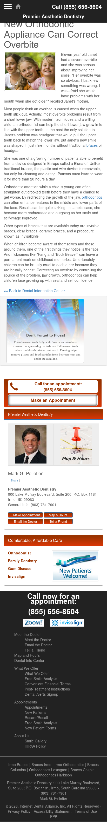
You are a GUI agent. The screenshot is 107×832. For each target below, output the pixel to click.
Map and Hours (27, 655)
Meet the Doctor (27, 634)
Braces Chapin (82, 769)
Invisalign (16, 576)
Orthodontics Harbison (53, 774)
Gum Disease (19, 568)
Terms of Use (86, 811)
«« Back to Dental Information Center (34, 290)
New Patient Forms (40, 727)
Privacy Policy (19, 811)
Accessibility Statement (52, 811)
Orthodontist (19, 552)
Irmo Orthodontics (69, 764)
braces (92, 145)
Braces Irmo (41, 764)
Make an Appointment (53, 400)
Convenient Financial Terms (48, 683)
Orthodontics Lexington (48, 769)
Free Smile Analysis (41, 678)
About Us (21, 735)
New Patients (35, 712)
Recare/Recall (36, 717)
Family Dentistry (22, 560)
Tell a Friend (58, 521)
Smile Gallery (35, 740)
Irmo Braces (18, 764)
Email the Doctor (25, 521)
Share (14, 480)
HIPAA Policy (35, 746)
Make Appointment (26, 515)
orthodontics (92, 197)
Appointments (25, 701)
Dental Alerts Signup (41, 694)
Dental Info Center (29, 660)
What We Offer (26, 668)
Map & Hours (58, 515)
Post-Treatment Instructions (47, 689)
